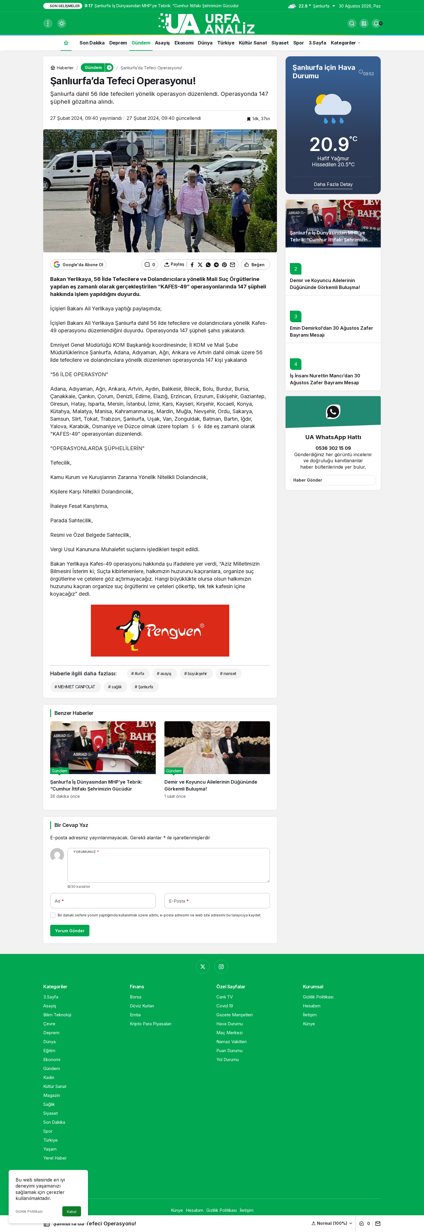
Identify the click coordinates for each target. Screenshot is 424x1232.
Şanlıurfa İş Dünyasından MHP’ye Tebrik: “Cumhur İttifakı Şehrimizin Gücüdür (328, 239)
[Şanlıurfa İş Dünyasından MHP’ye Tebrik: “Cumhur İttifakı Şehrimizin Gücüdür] (103, 760)
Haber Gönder (307, 480)
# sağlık (115, 686)
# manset (228, 673)
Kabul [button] (71, 1211)
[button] (364, 23)
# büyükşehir (195, 673)
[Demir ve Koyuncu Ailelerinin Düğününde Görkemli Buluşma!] (217, 760)
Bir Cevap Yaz (71, 825)
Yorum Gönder (70, 930)
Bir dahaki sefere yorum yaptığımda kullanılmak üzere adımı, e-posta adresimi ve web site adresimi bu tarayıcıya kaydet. (159, 915)
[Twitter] (203, 967)
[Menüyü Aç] (47, 23)
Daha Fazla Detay (333, 184)
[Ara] (352, 23)
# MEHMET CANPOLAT (75, 686)
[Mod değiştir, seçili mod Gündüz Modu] (61, 23)
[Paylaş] (376, 1224)
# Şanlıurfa (144, 686)
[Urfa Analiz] (212, 23)
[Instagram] (221, 967)
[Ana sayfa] (66, 43)
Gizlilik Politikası (29, 1211)
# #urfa (137, 673)
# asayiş (164, 673)
